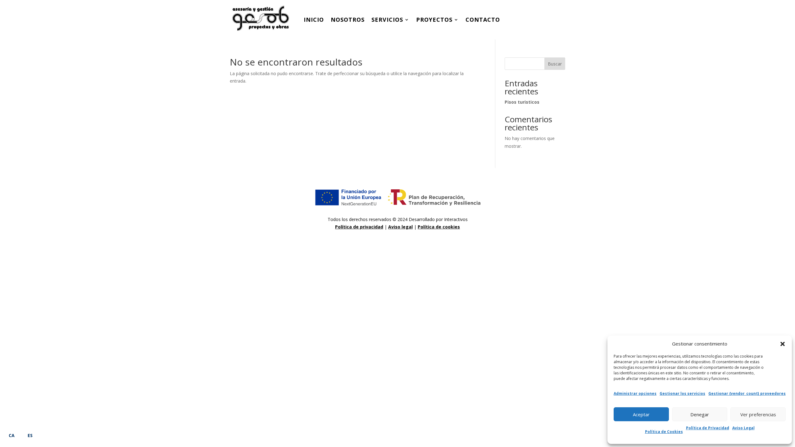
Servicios (387, 19)
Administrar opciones (635, 393)
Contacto (483, 19)
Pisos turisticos (522, 102)
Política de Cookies (664, 431)
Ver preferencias (758, 414)
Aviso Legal (743, 428)
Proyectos (434, 19)
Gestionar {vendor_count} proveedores (747, 393)
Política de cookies (439, 227)
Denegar (699, 414)
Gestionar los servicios (682, 393)
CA (12, 435)
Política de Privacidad (707, 428)
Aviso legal (400, 227)
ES (30, 435)
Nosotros (348, 19)
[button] (782, 344)
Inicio (314, 19)
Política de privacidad (359, 227)
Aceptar (641, 414)
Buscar (555, 64)
